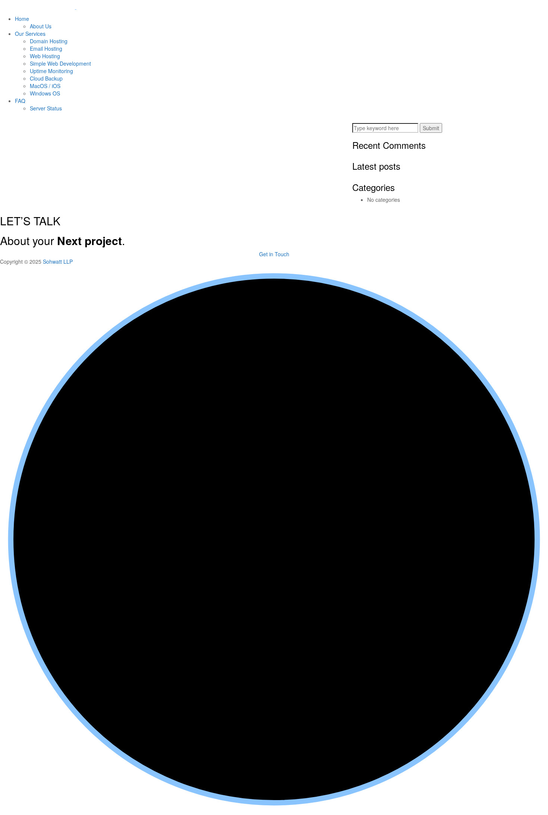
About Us (40, 26)
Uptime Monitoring (51, 71)
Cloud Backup (46, 78)
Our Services (30, 33)
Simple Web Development (60, 63)
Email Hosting (46, 48)
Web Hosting (45, 56)
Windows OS (45, 93)
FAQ (20, 100)
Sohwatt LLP (58, 261)
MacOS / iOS (45, 86)
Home (22, 18)
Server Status (46, 108)
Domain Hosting (48, 41)
